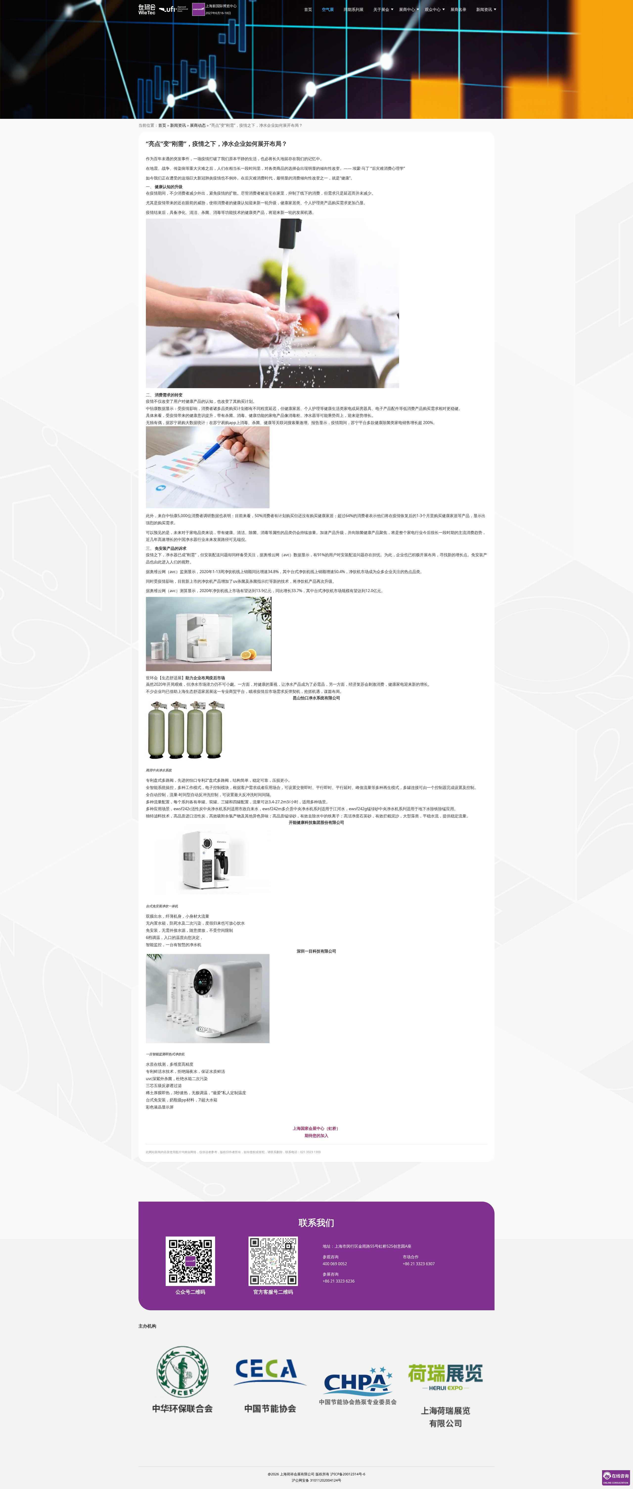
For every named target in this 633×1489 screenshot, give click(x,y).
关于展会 (381, 9)
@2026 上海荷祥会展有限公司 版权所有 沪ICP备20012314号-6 (316, 1474)
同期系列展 (353, 9)
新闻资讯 (484, 9)
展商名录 (458, 9)
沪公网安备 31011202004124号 (316, 1480)
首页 (308, 9)
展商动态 (198, 125)
